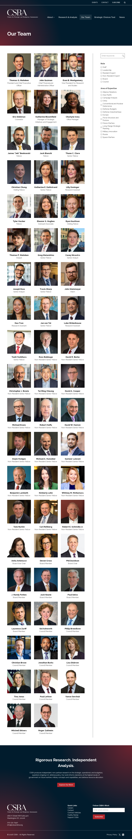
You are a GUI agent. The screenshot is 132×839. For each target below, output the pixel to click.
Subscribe (99, 817)
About (50, 17)
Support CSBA (73, 817)
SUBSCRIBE (116, 2)
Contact (71, 810)
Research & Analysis (67, 17)
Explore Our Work (66, 785)
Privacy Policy (112, 835)
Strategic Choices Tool (104, 17)
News (122, 17)
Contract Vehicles (74, 813)
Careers (70, 808)
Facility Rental (73, 815)
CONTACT (104, 2)
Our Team (85, 17)
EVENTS (95, 2)
